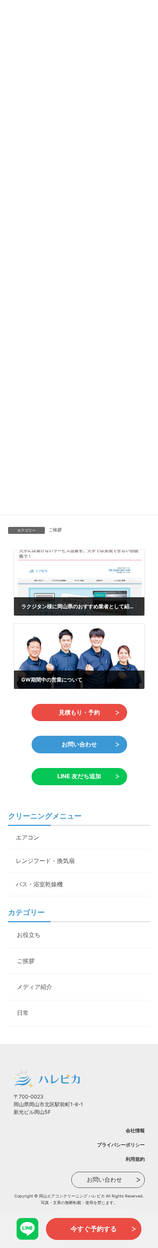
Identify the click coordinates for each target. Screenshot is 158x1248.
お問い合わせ (79, 744)
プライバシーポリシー (121, 1145)
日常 (23, 1012)
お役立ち (28, 934)
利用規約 (135, 1159)
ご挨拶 (55, 529)
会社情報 (135, 1130)
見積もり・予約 (79, 712)
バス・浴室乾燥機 (39, 884)
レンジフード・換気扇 (45, 860)
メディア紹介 (34, 986)
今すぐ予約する (94, 1229)
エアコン (27, 837)
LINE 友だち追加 (79, 776)
